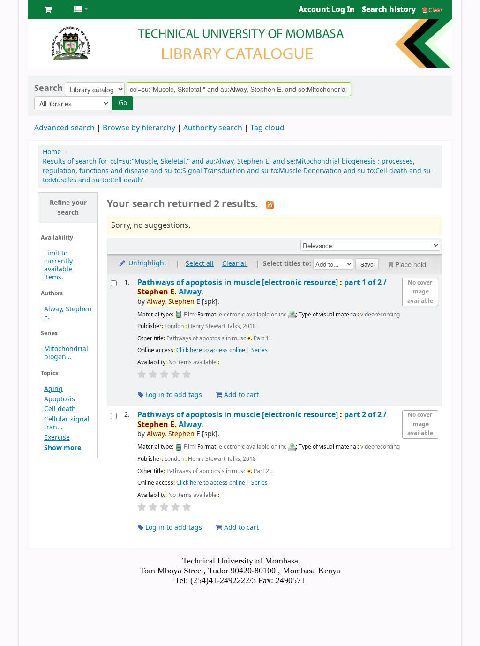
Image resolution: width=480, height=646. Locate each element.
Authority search (212, 128)
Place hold (410, 264)
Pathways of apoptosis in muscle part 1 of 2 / (262, 287)
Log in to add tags (172, 395)
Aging (53, 389)
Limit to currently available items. (58, 265)
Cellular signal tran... (67, 423)
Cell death (60, 409)
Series (259, 350)
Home (52, 152)
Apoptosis (59, 399)
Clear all (235, 264)
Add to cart (240, 395)
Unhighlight (146, 263)
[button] (48, 9)
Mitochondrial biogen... (66, 353)
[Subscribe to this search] (270, 205)
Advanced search (64, 128)
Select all (200, 264)
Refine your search (68, 208)
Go (123, 103)
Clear (434, 9)
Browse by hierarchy (139, 128)
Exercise (57, 438)
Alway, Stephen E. (68, 313)
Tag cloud (267, 128)
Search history (389, 9)
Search (48, 88)
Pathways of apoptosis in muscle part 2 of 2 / (262, 419)
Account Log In (327, 9)
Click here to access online (210, 350)
